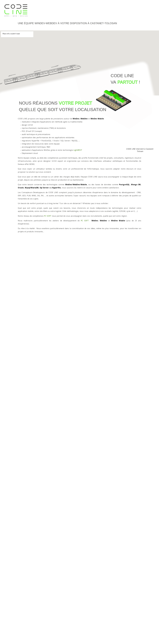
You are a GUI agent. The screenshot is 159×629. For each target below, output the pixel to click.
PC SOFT (47, 216)
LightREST (77, 150)
